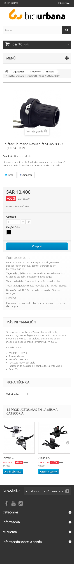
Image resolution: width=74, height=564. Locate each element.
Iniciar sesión (64, 3)
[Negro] (9, 232)
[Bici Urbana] (37, 14)
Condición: (8, 156)
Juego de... (44, 457)
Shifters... (8, 457)
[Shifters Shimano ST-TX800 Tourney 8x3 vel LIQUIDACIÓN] (19, 438)
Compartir (26, 175)
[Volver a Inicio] (6, 71)
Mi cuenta (10, 532)
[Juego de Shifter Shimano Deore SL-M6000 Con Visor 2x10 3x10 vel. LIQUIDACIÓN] (54, 438)
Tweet (10, 175)
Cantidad (11, 216)
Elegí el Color (13, 227)
